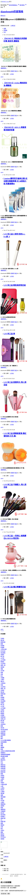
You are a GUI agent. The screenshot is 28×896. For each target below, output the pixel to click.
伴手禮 (2, 670)
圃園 (2, 832)
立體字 (2, 779)
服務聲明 (16, 876)
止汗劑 (2, 658)
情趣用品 (3, 804)
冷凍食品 (3, 683)
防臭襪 (2, 647)
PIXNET (7, 874)
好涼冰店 (3, 651)
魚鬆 (2, 672)
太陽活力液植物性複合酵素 (8, 751)
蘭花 (2, 738)
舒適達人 (3, 816)
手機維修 (3, 811)
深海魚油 (3, 724)
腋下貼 (2, 656)
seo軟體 (3, 758)
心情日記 (12, 25)
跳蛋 (2, 807)
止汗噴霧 (3, 660)
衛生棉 (2, 813)
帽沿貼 (2, 640)
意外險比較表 (4, 729)
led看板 (2, 791)
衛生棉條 (3, 814)
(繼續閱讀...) (4, 68)
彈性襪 (2, 793)
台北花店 (3, 770)
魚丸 (2, 676)
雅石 (2, 736)
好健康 (2, 715)
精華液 (2, 825)
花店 (2, 763)
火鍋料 (2, 679)
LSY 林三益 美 (9, 334)
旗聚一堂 (3, 665)
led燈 (2, 786)
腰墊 (2, 745)
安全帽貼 (3, 652)
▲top (2, 76)
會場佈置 (3, 768)
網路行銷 (3, 818)
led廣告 (2, 788)
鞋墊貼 (2, 661)
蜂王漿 (2, 720)
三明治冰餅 (4, 649)
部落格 (5, 30)
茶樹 (2, 826)
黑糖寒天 (3, 752)
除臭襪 (2, 645)
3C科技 (12, 74)
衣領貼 (2, 638)
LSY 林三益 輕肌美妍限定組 (15, 285)
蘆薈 (2, 823)
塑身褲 (2, 835)
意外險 (2, 727)
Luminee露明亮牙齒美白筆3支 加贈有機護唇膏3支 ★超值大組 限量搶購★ (15, 181)
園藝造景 (3, 733)
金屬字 (2, 782)
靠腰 (2, 743)
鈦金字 (2, 789)
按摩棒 (2, 805)
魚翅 (2, 685)
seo (1, 819)
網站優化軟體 (4, 756)
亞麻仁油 (3, 718)
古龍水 (2, 830)
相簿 (5, 28)
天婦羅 (2, 677)
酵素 (2, 726)
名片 (5, 32)
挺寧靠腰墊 (4, 742)
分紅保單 (3, 731)
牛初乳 (2, 722)
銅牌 (2, 780)
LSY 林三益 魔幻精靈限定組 (15, 587)
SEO (2, 761)
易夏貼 (2, 654)
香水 (2, 828)
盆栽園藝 (3, 735)
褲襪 (2, 795)
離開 (9, 893)
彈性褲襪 (3, 797)
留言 (16, 71)
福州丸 (2, 681)
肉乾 (2, 674)
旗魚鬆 (2, 667)
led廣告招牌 (4, 784)
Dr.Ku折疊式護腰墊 (6, 740)
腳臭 (2, 644)
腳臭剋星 (3, 642)
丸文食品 (3, 663)
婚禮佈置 (3, 766)
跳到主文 (3, 15)
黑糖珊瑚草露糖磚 (5, 754)
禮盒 (2, 668)
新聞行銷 (3, 821)
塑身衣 (2, 834)
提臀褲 (2, 838)
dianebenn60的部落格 (12, 11)
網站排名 (3, 760)
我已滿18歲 (3, 893)
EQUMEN (3, 837)
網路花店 (3, 764)
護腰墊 (2, 747)
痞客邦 (12, 71)
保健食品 (3, 717)
